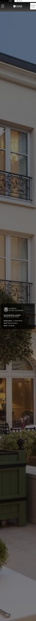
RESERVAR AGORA (33, 6)
